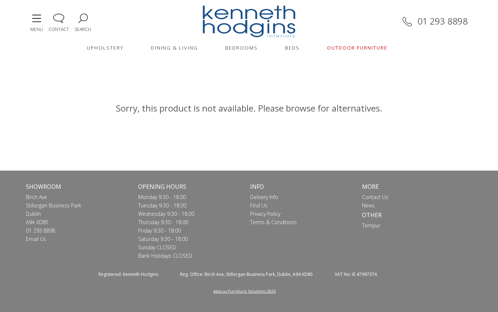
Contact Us (375, 197)
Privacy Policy (265, 213)
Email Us (36, 238)
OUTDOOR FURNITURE (357, 47)
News (368, 205)
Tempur (371, 225)
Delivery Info (264, 197)
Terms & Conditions (273, 222)
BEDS (292, 47)
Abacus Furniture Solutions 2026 (244, 291)
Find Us (259, 205)
